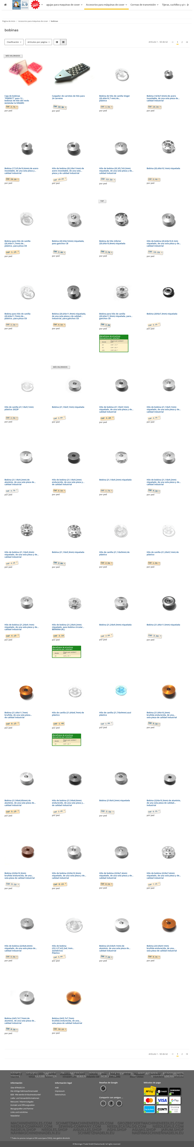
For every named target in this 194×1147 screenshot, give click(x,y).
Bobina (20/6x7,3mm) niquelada (162, 314)
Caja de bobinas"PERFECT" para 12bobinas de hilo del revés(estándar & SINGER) (17, 99)
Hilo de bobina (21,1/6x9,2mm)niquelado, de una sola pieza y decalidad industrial (163, 482)
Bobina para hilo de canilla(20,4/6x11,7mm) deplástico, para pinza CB (17, 243)
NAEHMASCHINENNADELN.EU (157, 1132)
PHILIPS (114, 1074)
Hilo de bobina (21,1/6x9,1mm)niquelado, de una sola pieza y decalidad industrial (115, 409)
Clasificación (13, 42)
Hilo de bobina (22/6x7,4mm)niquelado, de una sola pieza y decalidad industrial (115, 875)
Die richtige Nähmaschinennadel (24, 1091)
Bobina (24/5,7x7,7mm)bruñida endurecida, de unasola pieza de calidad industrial (67, 1020)
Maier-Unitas (136, 1076)
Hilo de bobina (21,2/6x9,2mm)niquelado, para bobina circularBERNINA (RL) (67, 627)
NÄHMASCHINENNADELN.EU (35, 1132)
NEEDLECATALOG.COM (126, 1126)
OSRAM (93, 1074)
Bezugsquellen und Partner (22, 1108)
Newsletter (15, 1116)
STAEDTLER (69, 1076)
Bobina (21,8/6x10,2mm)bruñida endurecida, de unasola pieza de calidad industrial (162, 715)
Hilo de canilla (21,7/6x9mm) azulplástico (115, 713)
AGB (57, 1087)
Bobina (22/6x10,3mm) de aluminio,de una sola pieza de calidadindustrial (164, 803)
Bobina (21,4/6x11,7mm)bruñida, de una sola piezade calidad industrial (17, 715)
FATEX (52, 1074)
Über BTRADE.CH (18, 1087)
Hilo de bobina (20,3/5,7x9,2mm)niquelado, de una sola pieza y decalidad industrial (115, 170)
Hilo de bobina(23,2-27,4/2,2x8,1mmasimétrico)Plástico (62, 949)
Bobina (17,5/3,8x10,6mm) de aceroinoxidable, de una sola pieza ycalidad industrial (21, 170)
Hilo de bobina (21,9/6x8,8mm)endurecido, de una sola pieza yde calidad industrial (67, 803)
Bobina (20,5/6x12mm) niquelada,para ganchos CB (68, 242)
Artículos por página (37, 42)
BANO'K (168, 1074)
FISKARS (79, 1074)
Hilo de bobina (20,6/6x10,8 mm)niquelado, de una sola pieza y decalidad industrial (163, 243)
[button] (186, 5)
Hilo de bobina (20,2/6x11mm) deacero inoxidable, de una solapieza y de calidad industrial (68, 170)
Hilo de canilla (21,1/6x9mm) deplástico (114, 553)
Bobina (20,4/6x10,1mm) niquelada (163, 168)
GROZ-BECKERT (35, 1074)
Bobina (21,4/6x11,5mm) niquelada (163, 625)
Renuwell (139, 1074)
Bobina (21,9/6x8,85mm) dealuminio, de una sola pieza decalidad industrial (19, 803)
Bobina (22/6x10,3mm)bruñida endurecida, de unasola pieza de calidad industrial (20, 875)
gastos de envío (63, 1138)
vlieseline (65, 1074)
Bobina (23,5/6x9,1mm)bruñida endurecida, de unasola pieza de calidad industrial (162, 948)
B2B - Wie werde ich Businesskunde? (26, 1094)
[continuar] (186, 42)
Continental (154, 1074)
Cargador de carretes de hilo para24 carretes (68, 97)
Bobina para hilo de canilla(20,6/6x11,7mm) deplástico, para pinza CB (17, 316)
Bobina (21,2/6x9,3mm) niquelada (115, 625)
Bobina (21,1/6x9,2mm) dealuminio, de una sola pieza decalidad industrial (19, 482)
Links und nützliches (19, 1112)
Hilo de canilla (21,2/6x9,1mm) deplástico (163, 553)
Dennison (178, 1076)
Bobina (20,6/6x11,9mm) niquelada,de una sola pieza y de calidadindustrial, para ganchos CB (69, 316)
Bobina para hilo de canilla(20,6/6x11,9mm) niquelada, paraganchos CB (115, 316)
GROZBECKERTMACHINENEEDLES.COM (150, 1122)
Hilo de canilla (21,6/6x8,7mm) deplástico (68, 713)
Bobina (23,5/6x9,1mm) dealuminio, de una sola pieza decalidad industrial (114, 948)
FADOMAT (158, 1076)
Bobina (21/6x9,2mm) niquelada (114, 800)
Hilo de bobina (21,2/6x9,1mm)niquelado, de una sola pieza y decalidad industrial (21, 627)
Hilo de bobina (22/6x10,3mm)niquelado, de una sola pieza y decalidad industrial (68, 875)
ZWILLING (114, 1076)
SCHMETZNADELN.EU (96, 1132)
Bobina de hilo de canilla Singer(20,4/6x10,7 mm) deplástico (114, 98)
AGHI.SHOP (116, 1129)
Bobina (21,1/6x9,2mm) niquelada (115, 480)
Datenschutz (60, 1094)
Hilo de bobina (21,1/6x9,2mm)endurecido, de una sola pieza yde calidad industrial (67, 482)
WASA (31, 1076)
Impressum (60, 1091)
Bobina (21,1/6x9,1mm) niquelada (68, 407)
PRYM (126, 1074)
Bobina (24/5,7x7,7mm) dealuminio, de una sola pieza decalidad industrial (19, 1020)
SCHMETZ (16, 1074)
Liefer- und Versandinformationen (25, 1098)
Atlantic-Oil (92, 1076)
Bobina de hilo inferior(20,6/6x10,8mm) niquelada (112, 242)
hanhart (49, 1076)
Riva (103, 1074)
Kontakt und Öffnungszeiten (23, 1105)
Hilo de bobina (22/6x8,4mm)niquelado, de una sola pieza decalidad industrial (20, 948)
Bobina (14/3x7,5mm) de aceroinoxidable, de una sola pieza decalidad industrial (162, 98)
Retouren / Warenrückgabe (22, 1102)
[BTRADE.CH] (5, 4)
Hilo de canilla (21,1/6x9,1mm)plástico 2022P (19, 408)
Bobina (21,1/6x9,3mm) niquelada (68, 552)
